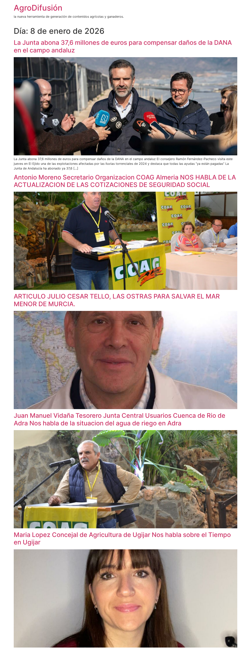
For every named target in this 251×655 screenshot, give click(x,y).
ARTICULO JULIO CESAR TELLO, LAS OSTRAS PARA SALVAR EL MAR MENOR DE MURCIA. (117, 300)
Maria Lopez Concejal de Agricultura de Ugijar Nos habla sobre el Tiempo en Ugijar (122, 538)
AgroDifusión (38, 8)
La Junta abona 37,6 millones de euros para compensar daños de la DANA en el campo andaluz (123, 46)
